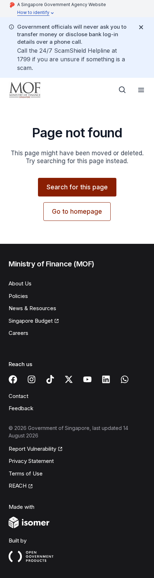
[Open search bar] (122, 90)
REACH (18, 485)
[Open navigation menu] (141, 90)
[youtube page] (87, 379)
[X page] (68, 379)
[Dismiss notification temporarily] (141, 27)
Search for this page (77, 187)
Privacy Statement (31, 461)
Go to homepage (77, 211)
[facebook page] (13, 379)
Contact (18, 396)
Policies (18, 296)
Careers (18, 333)
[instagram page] (31, 379)
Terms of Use (26, 473)
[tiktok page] (50, 379)
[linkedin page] (106, 379)
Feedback (21, 408)
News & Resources (32, 308)
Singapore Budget (31, 320)
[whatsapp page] (124, 379)
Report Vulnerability (32, 448)
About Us (20, 283)
